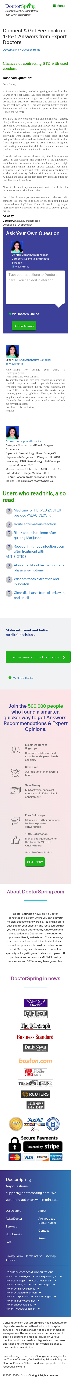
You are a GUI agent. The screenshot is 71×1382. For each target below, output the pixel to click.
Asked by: (8, 215)
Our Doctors (13, 1210)
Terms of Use (34, 1256)
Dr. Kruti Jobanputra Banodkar (30, 254)
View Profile (22, 266)
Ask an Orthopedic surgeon (21, 1292)
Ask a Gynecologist (46, 1276)
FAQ (8, 1242)
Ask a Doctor (14, 1218)
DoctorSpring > (12, 49)
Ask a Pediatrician (42, 1280)
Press (42, 1238)
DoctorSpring (18, 1179)
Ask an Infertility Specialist (20, 1300)
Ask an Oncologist (16, 1284)
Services (11, 1226)
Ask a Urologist (43, 1296)
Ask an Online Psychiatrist (20, 1288)
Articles (10, 1260)
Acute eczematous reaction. (35, 524)
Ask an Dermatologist (18, 1276)
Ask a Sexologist (41, 1284)
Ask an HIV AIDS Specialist (20, 1308)
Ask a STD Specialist (17, 1296)
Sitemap (50, 1256)
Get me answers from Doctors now (36, 657)
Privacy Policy (14, 1256)
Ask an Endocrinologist (19, 1304)
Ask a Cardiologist (16, 1280)
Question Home (31, 49)
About (42, 1210)
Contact (43, 1230)
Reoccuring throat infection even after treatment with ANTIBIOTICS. (35, 551)
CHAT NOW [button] (35, 862)
